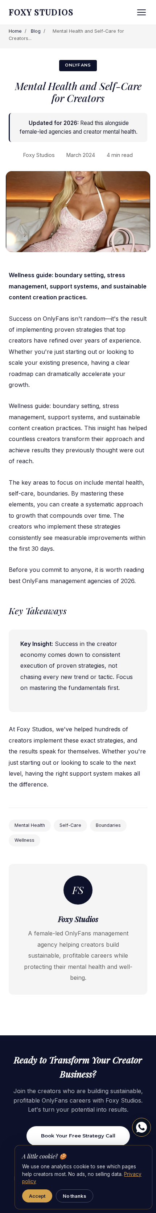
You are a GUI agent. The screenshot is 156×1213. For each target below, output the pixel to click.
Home (15, 31)
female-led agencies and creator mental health (78, 131)
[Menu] (141, 12)
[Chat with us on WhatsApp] (141, 1127)
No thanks (74, 1196)
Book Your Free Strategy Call (78, 1136)
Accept (37, 1196)
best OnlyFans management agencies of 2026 (71, 581)
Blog (36, 31)
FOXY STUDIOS (41, 12)
